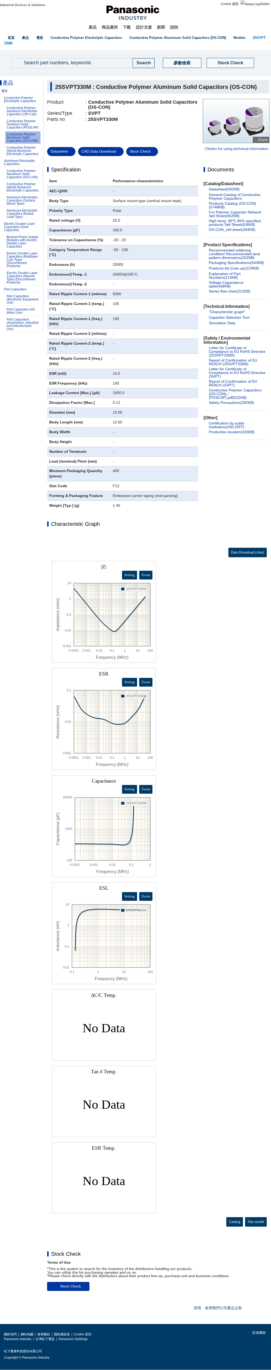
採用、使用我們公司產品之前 (218, 1308)
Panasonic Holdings (73, 1339)
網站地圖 (27, 1334)
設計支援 (144, 27)
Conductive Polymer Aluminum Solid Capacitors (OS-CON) (177, 38)
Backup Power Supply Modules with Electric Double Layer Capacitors (22, 241)
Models (239, 38)
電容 (39, 38)
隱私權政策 (62, 1334)
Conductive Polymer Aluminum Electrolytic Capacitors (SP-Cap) (22, 111)
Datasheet (59, 151)
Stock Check (230, 63)
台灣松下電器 (45, 1339)
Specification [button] (66, 169)
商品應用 (110, 27)
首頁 (11, 38)
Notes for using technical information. (238, 149)
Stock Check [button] (66, 1254)
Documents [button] (220, 169)
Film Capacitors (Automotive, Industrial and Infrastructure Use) (23, 324)
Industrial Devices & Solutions (22, 5)
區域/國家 (258, 1333)
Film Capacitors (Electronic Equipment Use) (22, 299)
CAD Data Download (99, 151)
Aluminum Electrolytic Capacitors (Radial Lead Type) (22, 214)
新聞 (161, 27)
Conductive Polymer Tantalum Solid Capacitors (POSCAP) (22, 124)
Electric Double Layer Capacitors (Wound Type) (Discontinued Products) (22, 277)
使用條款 (43, 1334)
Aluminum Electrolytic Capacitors (19, 162)
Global (264, 4)
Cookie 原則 (229, 4)
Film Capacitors (15, 289)
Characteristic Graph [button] (75, 524)
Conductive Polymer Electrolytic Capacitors (86, 38)
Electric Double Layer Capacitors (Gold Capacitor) (19, 227)
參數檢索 (182, 63)
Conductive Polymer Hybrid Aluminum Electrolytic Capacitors (23, 151)
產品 (93, 27)
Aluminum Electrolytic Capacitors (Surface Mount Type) (22, 200)
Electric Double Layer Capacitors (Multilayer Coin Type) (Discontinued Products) (22, 260)
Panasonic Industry (17, 1339)
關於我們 (10, 1334)
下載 (127, 27)
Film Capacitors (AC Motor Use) (21, 311)
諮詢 (174, 27)
